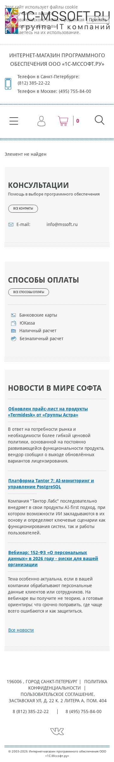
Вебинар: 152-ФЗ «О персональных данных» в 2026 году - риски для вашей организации (53, 558)
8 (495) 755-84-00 (84, 711)
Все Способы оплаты (28, 292)
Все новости (21, 630)
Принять (98, 19)
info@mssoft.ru (62, 224)
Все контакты (23, 208)
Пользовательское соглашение (57, 694)
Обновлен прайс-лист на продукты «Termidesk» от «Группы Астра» (48, 411)
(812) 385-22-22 (34, 83)
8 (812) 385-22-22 (31, 711)
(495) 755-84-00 (75, 91)
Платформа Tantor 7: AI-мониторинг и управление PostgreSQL (51, 483)
